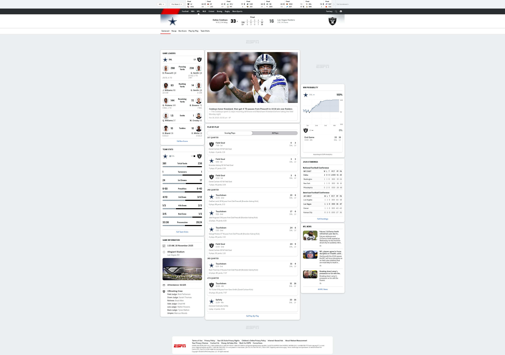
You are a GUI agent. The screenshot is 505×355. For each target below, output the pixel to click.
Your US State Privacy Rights (228, 341)
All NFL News (323, 289)
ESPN (170, 11)
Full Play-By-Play (252, 316)
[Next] (334, 4)
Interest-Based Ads (275, 341)
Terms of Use (197, 341)
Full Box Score (182, 141)
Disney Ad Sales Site (229, 343)
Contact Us (214, 343)
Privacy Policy (209, 341)
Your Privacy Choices (200, 343)
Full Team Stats (182, 232)
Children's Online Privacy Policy (254, 341)
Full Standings (322, 219)
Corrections (257, 343)
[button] (336, 11)
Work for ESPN (245, 343)
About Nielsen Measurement (296, 341)
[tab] (229, 133)
